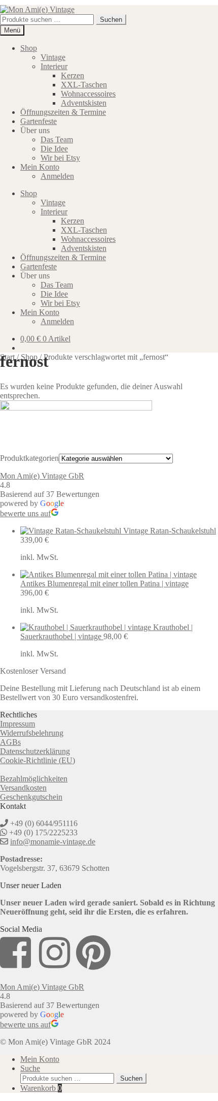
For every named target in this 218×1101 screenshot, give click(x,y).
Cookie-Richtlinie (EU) (37, 760)
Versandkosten (23, 787)
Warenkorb (41, 1088)
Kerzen (72, 75)
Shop (28, 48)
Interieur (54, 66)
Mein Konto (39, 167)
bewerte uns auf (25, 513)
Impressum (17, 723)
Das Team (57, 139)
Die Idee (54, 148)
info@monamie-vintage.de (52, 841)
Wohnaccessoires (88, 93)
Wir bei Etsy (60, 157)
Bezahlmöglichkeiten (33, 778)
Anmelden (57, 176)
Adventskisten (83, 103)
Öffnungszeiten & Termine (63, 112)
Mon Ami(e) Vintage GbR (42, 475)
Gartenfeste (38, 121)
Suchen (111, 19)
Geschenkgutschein (31, 797)
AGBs (10, 742)
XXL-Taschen (84, 84)
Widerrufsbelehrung (31, 733)
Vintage (53, 57)
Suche (30, 1068)
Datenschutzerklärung (35, 751)
